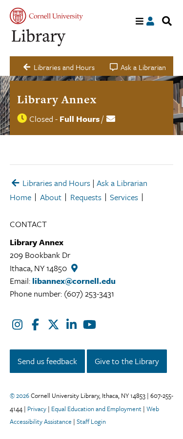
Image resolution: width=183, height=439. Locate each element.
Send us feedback (47, 361)
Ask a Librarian (122, 183)
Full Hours (80, 119)
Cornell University (46, 16)
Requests (86, 197)
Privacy (36, 409)
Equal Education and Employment (96, 409)
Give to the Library (127, 361)
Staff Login (91, 421)
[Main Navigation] (139, 21)
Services (124, 197)
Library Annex (57, 99)
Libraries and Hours (55, 183)
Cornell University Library (39, 38)
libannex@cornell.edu (74, 281)
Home (20, 197)
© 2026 (19, 395)
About (50, 197)
